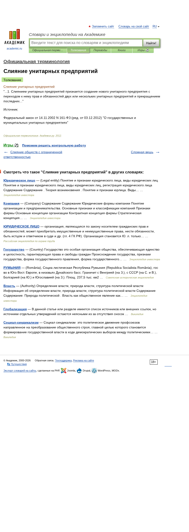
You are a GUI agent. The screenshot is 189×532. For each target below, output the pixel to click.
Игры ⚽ (143, 50)
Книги (122, 50)
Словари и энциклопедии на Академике (67, 34)
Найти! (151, 43)
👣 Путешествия (17, 364)
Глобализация (15, 309)
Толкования (78, 50)
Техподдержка (63, 360)
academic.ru (14, 48)
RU (155, 26)
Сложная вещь (142, 152)
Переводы (100, 50)
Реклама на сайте (83, 360)
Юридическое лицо (19, 180)
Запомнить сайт (103, 26)
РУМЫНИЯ (12, 267)
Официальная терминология (47, 50)
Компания (11, 203)
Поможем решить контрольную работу (54, 145)
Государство (13, 249)
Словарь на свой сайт (133, 26)
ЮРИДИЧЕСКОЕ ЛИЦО (21, 226)
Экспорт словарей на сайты (19, 370)
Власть (9, 286)
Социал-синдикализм (20, 322)
